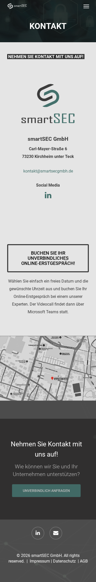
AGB (84, 561)
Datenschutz (64, 561)
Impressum (40, 561)
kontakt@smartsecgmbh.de (48, 171)
